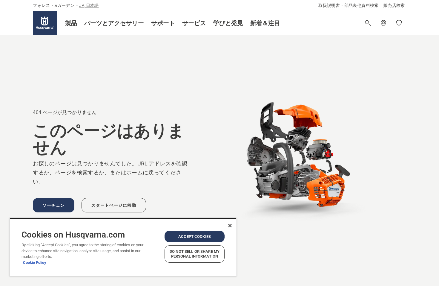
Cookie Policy (34, 262)
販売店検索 (394, 5)
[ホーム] (45, 23)
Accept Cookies (194, 236)
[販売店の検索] (383, 23)
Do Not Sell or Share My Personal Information (195, 253)
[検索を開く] (368, 23)
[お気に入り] (399, 23)
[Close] (230, 225)
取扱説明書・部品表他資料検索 (348, 5)
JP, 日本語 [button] (89, 5)
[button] (71, 23)
